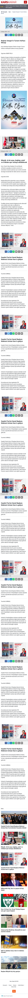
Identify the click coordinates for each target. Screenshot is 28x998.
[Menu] (25, 2)
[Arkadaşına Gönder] (16, 35)
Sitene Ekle (13, 986)
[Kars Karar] (8, 2)
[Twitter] (8, 35)
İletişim (14, 985)
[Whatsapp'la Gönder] (13, 35)
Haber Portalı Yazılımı (8, 995)
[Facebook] (6, 35)
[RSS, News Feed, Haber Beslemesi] (14, 991)
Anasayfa (5, 985)
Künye (10, 985)
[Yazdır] (19, 35)
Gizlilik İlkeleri (21, 985)
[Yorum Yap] (22, 35)
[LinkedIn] (11, 35)
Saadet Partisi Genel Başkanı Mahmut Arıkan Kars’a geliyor (16, 6)
